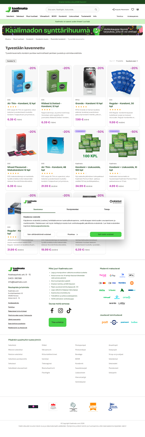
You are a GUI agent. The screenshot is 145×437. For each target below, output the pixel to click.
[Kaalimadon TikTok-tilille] (69, 310)
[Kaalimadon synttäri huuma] (72, 30)
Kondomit (63, 16)
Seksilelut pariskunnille (17, 359)
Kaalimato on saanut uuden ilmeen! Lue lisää (72, 22)
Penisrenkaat (80, 350)
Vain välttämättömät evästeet (39, 234)
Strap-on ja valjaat (116, 354)
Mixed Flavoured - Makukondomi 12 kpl (18, 168)
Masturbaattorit (48, 368)
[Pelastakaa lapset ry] (33, 407)
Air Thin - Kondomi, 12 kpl (21, 103)
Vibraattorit (44, 16)
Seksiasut (20, 16)
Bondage (78, 354)
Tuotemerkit (86, 16)
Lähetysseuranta (14, 319)
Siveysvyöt (113, 350)
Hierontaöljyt (80, 377)
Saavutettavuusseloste (16, 324)
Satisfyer (45, 359)
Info (95, 16)
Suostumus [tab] (38, 209)
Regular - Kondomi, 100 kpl (20, 232)
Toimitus (120, 16)
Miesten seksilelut (15, 350)
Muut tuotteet (32, 16)
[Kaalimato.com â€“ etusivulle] (16, 269)
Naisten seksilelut (15, 354)
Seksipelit (113, 372)
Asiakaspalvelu (132, 16)
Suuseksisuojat (81, 368)
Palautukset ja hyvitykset (17, 311)
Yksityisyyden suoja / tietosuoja (20, 315)
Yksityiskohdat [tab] (72, 209)
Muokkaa (71, 234)
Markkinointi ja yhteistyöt (17, 328)
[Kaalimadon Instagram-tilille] (60, 310)
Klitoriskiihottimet (49, 354)
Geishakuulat (80, 382)
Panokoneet (113, 368)
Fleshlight (46, 372)
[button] (96, 9)
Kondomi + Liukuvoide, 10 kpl (123, 168)
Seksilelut (10, 16)
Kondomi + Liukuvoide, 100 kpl (87, 168)
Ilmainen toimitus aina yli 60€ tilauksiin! (72, 2)
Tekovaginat (47, 363)
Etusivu (8, 39)
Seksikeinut (113, 359)
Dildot (44, 345)
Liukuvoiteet (74, 16)
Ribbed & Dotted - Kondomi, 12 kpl (51, 105)
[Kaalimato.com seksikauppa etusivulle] (25, 9)
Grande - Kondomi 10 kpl (89, 103)
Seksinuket (113, 363)
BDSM (54, 16)
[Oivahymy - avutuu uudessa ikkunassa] (93, 407)
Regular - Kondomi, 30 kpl (121, 105)
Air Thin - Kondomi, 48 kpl (53, 168)
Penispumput (80, 345)
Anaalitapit (113, 345)
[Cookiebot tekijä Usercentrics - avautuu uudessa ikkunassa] (111, 202)
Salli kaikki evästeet (106, 234)
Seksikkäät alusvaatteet (17, 368)
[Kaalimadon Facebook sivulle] (52, 310)
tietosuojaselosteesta (40, 226)
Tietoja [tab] (107, 209)
